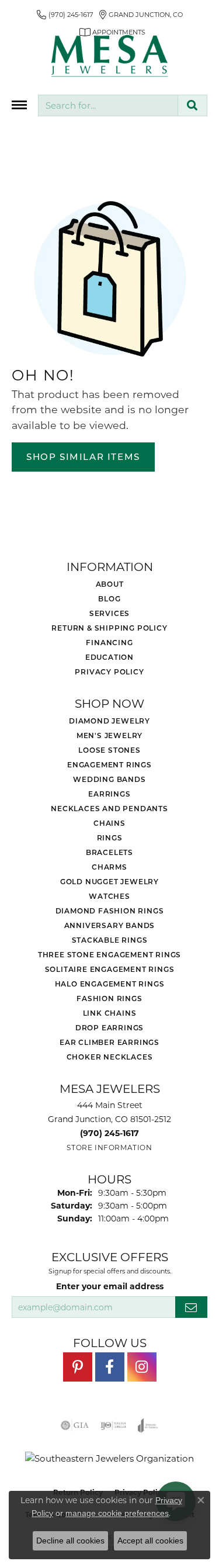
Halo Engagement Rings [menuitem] (110, 983)
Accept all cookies (150, 1540)
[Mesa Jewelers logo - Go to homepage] (109, 56)
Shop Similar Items (83, 456)
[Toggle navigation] (19, 105)
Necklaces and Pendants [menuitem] (109, 808)
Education (109, 657)
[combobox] (108, 105)
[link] (65, 14)
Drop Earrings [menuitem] (109, 1027)
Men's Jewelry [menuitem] (109, 735)
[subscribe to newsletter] (191, 1307)
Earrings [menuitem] (109, 793)
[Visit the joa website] (148, 1425)
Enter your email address (110, 1286)
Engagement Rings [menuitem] (109, 764)
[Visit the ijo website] (113, 1425)
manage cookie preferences (117, 1513)
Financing (109, 642)
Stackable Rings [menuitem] (110, 939)
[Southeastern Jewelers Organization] (109, 1458)
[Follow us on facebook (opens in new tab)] (109, 1367)
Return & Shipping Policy (109, 627)
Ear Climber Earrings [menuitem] (109, 1042)
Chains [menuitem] (109, 823)
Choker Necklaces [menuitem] (110, 1056)
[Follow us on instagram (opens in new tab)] (142, 1367)
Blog (109, 598)
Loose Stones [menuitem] (109, 749)
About (110, 584)
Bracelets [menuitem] (109, 852)
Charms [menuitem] (109, 866)
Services (109, 613)
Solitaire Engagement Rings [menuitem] (110, 969)
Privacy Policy (109, 671)
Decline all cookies (70, 1540)
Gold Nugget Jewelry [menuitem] (109, 881)
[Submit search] (192, 105)
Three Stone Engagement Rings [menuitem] (109, 954)
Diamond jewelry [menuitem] (109, 720)
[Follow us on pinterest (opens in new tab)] (77, 1367)
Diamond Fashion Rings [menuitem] (109, 910)
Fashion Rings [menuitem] (109, 998)
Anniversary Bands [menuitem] (109, 925)
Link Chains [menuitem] (110, 1012)
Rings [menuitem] (110, 837)
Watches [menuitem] (109, 896)
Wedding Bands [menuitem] (109, 779)
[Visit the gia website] (75, 1425)
